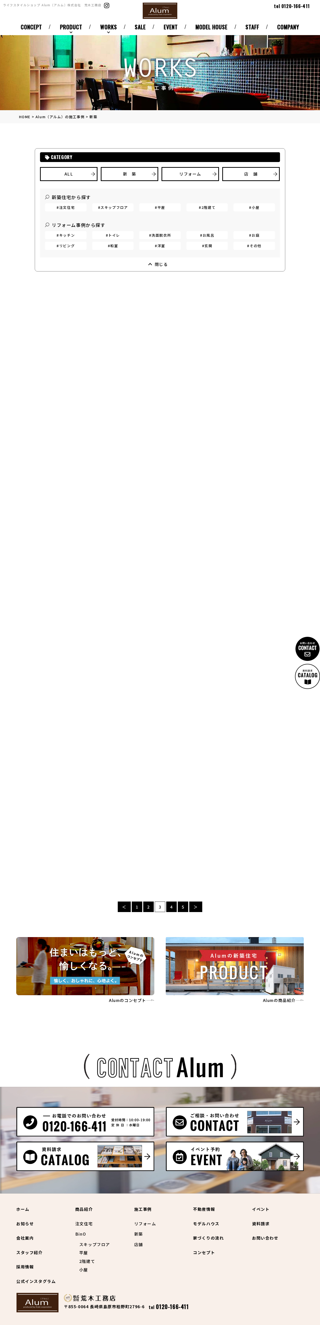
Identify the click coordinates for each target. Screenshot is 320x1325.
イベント (261, 1209)
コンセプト (204, 1252)
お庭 (256, 235)
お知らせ (25, 1224)
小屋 (256, 207)
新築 (138, 1234)
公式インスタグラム (36, 1281)
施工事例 (143, 1209)
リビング (67, 245)
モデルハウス (206, 1224)
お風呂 (208, 235)
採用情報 (25, 1267)
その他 (256, 245)
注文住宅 (67, 207)
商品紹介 (84, 1209)
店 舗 (251, 174)
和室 (114, 245)
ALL (68, 174)
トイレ (114, 235)
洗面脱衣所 (161, 235)
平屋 (161, 207)
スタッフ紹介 (29, 1252)
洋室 (161, 245)
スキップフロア (114, 207)
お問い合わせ (265, 1238)
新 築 (129, 174)
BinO (80, 1234)
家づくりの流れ (208, 1238)
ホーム (23, 1209)
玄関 (208, 245)
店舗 (138, 1244)
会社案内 (25, 1238)
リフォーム (190, 174)
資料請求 (261, 1224)
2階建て (209, 207)
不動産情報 (204, 1209)
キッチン (67, 235)
